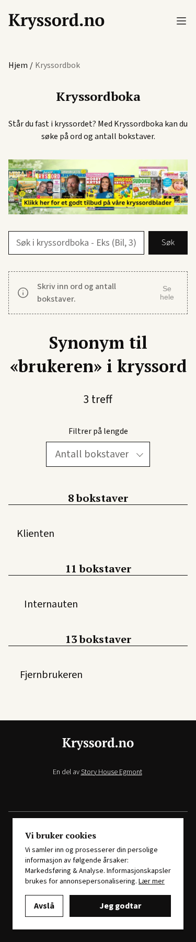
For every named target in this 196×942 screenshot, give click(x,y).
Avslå (44, 906)
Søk (168, 242)
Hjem (18, 65)
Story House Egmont (111, 772)
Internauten (51, 604)
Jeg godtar (120, 906)
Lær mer (152, 881)
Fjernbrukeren (51, 675)
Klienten (35, 533)
